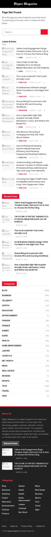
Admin (21, 57)
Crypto (6, 305)
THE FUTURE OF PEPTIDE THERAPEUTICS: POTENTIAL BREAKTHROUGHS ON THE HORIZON (32, 65)
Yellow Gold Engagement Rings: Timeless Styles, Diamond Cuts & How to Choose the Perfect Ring (32, 51)
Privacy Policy (26, 526)
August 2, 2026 (30, 127)
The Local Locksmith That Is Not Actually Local (28, 231)
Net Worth (7, 360)
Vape (4, 395)
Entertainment (10, 315)
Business (6, 295)
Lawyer (6, 350)
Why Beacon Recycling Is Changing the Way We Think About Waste (30, 134)
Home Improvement (12, 345)
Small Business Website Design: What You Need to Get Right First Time (32, 90)
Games (5, 330)
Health (5, 340)
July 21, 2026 (33, 141)
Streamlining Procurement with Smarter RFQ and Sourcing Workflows (31, 104)
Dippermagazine (14, 531)
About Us (13, 526)
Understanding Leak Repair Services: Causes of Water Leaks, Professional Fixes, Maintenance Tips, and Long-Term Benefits (32, 166)
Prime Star (23, 82)
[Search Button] (44, 32)
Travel (5, 390)
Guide (5, 335)
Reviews (6, 375)
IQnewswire (23, 110)
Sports (5, 380)
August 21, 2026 (31, 57)
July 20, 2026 (33, 157)
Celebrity (7, 300)
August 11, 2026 (35, 110)
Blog (4, 290)
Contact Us (40, 526)
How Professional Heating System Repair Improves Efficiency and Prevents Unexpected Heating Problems (31, 149)
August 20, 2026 (31, 71)
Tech (4, 385)
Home (4, 526)
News (4, 365)
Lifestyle (7, 355)
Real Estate (8, 370)
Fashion (6, 320)
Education (7, 310)
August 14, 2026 (35, 96)
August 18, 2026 (35, 82)
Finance (6, 325)
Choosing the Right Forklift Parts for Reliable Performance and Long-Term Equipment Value (31, 182)
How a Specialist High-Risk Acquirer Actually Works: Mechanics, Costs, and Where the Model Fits (32, 119)
